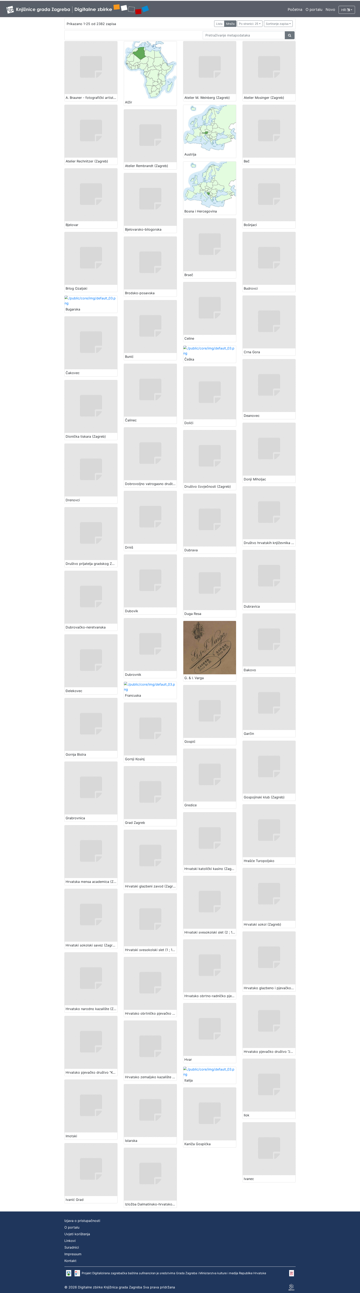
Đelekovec (74, 691)
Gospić (189, 741)
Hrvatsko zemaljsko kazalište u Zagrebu (151, 1077)
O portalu (314, 9)
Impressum (72, 1254)
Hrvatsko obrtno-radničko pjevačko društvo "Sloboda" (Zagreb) (210, 996)
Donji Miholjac (255, 479)
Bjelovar (72, 225)
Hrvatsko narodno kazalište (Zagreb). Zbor (91, 1009)
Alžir (128, 102)
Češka (189, 359)
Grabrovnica (75, 818)
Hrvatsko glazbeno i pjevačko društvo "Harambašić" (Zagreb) (269, 988)
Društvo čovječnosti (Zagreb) (207, 486)
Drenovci (73, 500)
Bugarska (73, 309)
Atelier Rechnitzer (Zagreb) (87, 161)
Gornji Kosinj (135, 759)
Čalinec (131, 420)
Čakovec (73, 373)
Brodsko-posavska (140, 293)
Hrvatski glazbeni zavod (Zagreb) (151, 886)
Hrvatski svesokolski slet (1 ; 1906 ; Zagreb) (151, 950)
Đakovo (250, 670)
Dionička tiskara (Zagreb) (86, 436)
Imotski (71, 1136)
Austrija (190, 154)
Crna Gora (252, 352)
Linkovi (70, 1241)
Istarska (131, 1140)
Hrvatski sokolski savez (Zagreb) (91, 945)
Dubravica (252, 606)
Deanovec (252, 415)
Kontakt (70, 1261)
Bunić (129, 356)
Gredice (190, 805)
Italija (188, 1080)
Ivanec (249, 1179)
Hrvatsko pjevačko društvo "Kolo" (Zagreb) (91, 1072)
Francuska (133, 695)
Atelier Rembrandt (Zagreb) (146, 166)
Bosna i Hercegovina (200, 211)
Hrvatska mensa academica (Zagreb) (91, 882)
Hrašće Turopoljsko (259, 861)
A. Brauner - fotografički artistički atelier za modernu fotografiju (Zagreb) (91, 97)
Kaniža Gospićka (197, 1144)
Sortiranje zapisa (277, 23)
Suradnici (71, 1247)
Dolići (188, 423)
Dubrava (191, 550)
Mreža (230, 23)
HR (344, 10)
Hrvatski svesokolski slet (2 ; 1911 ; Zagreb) (210, 932)
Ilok (246, 1115)
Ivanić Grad (75, 1200)
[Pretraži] (290, 35)
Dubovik (131, 611)
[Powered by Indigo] (291, 1287)
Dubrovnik (133, 674)
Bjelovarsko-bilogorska (143, 229)
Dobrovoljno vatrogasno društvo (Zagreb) (151, 484)
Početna (295, 9)
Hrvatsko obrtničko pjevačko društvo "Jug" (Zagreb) (151, 1013)
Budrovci (251, 288)
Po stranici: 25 (248, 23)
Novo (330, 9)
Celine (189, 338)
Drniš (129, 547)
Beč (247, 161)
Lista (219, 23)
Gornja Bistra (76, 754)
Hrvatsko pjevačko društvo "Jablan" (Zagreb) (269, 1051)
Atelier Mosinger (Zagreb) (264, 97)
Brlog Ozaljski (76, 288)
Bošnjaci (250, 225)
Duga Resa (192, 614)
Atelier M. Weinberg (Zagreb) (207, 97)
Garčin (249, 733)
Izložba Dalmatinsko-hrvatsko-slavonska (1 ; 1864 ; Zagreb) (151, 1204)
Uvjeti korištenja (77, 1234)
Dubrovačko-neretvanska (86, 627)
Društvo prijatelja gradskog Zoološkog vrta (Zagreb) (91, 564)
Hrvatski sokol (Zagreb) (262, 924)
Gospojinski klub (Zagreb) (264, 797)
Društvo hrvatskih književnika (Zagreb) (269, 543)
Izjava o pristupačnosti (82, 1221)
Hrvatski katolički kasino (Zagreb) (210, 869)
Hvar (188, 1059)
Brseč (188, 275)
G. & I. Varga (194, 678)
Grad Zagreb (135, 823)
